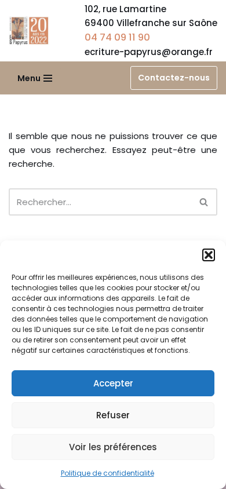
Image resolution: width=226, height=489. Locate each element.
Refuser (113, 415)
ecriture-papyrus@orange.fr (149, 52)
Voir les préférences (113, 447)
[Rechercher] (204, 202)
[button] (208, 255)
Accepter (113, 383)
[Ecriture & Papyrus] (32, 30)
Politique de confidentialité (107, 473)
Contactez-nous (174, 77)
